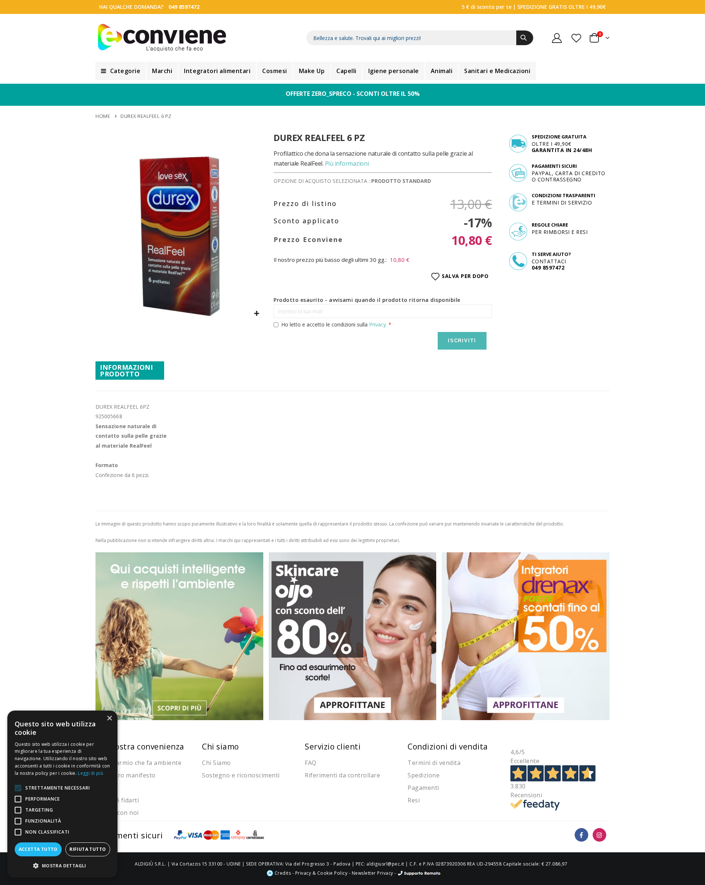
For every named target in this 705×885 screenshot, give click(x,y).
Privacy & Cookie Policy (321, 873)
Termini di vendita (434, 763)
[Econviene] (162, 37)
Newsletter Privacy (372, 873)
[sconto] (353, 635)
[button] (256, 313)
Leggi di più (90, 773)
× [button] (109, 718)
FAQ (311, 763)
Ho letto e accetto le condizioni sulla (333, 324)
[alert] (62, 794)
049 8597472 (184, 6)
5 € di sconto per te (486, 6)
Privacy (377, 324)
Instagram (599, 835)
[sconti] (526, 635)
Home (102, 116)
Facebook (581, 835)
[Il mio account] (557, 38)
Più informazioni (347, 163)
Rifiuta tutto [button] (87, 849)
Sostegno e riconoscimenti (241, 775)
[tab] (129, 370)
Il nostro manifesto (127, 775)
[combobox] (420, 37)
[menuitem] (120, 71)
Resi (414, 800)
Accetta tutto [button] (38, 849)
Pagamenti (423, 788)
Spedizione (424, 775)
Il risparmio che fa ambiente (140, 763)
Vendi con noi (119, 813)
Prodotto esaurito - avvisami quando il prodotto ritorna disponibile (367, 299)
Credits (282, 873)
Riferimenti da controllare (342, 775)
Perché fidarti (119, 800)
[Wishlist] (576, 38)
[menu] (352, 71)
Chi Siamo (216, 763)
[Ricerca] (524, 37)
